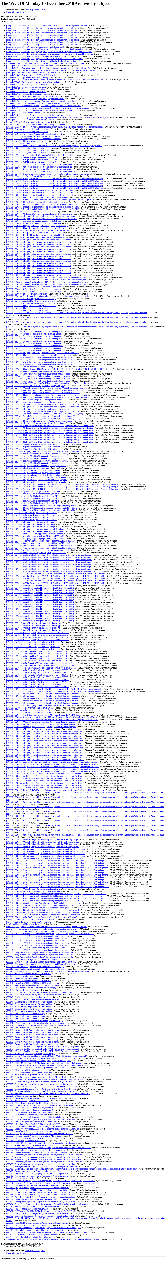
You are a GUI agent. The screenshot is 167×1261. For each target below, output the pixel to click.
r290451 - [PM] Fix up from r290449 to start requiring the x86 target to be (37, 1190)
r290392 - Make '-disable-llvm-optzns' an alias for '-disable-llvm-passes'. (36, 1150)
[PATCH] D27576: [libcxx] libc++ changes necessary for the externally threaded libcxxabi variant (46, 395)
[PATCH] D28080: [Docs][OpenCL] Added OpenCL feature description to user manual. (43, 910)
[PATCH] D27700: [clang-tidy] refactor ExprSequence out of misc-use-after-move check (43, 451)
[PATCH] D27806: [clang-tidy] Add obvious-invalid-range (30, 522)
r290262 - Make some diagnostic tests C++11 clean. (27, 1100)
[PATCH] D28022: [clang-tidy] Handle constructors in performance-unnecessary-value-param (45, 731)
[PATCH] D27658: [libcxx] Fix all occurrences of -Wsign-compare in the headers (40, 421)
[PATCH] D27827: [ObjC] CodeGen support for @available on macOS (36, 534)
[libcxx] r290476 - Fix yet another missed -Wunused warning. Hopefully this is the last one (43, 101)
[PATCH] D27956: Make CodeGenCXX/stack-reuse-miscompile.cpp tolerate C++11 (41, 663)
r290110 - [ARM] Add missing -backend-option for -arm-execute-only (35, 969)
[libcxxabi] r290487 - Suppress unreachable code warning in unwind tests (36, 124)
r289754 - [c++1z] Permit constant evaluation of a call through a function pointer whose (42, 929)
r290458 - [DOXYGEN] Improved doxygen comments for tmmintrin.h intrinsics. (40, 1195)
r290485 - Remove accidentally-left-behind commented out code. (33, 1206)
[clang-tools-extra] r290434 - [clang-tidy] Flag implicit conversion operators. (37, 56)
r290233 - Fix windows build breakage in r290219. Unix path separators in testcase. (41, 1091)
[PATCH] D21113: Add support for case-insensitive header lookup (33, 136)
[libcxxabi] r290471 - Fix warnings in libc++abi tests (28, 122)
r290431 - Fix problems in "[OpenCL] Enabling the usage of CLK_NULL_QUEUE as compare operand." (50, 1180)
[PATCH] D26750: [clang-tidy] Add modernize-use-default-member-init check (38, 240)
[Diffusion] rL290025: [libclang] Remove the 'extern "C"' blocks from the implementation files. (45, 63)
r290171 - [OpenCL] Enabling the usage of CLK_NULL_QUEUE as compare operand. (43, 1046)
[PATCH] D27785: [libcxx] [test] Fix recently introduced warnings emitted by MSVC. (42, 505)
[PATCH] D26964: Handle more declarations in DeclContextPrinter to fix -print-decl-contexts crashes (48, 296)
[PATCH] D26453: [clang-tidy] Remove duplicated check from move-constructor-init (41, 216)
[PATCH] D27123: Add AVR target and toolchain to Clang (31, 298)
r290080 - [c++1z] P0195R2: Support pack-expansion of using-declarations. (37, 936)
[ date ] (43, 10)
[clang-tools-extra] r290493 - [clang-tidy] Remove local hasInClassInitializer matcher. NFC (44, 61)
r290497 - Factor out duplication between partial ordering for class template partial (40, 1216)
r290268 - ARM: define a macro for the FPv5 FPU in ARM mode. (33, 1103)
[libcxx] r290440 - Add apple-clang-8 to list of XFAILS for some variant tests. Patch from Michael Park (49, 68)
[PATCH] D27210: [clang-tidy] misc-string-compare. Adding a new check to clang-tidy (42, 353)
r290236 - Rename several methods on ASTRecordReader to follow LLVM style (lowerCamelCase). (48, 1093)
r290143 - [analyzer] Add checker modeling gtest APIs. (29, 997)
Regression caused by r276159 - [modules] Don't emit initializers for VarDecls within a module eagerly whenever (53, 1239)
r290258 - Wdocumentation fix (19, 1096)
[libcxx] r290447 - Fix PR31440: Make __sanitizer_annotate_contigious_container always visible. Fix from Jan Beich (55, 80)
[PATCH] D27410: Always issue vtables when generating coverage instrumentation (41, 357)
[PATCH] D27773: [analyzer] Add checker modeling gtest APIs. (33, 494)
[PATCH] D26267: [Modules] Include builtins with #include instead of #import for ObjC (43, 207)
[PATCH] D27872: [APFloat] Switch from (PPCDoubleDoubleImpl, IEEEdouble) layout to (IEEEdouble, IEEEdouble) (56, 574)
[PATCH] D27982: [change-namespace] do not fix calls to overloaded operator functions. (43, 694)
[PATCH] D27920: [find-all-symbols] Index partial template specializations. (37, 632)
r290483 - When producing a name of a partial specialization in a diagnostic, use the (41, 1202)
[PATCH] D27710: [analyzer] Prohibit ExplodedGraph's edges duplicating (37, 454)
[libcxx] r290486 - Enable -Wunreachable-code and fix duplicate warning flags (38, 115)
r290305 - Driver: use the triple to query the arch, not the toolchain (33, 1117)
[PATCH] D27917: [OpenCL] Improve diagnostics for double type (34, 623)
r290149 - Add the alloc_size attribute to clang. (25, 1013)
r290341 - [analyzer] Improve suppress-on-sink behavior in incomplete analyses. (39, 1133)
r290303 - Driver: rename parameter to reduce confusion (29, 1112)
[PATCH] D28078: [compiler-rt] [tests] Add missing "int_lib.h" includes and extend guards (44, 903)
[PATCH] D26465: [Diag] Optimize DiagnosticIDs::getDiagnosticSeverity (37, 225)
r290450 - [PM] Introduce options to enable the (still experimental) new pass (37, 1188)
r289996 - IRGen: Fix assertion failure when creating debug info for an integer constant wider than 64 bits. (50, 933)
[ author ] (36, 10)
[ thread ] (28, 10)
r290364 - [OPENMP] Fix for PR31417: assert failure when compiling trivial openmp (41, 1143)
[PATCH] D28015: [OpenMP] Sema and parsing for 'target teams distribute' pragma (41, 722)
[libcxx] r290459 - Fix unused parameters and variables (29, 84)
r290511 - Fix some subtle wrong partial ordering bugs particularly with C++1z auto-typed (43, 1228)
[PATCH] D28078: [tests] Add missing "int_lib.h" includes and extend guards (38, 908)
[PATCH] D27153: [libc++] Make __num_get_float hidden (31, 305)
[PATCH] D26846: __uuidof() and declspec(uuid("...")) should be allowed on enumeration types (46, 277)
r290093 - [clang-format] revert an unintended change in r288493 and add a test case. (41, 964)
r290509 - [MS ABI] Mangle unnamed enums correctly (29, 1225)
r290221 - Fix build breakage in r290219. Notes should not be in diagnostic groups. (40, 1082)
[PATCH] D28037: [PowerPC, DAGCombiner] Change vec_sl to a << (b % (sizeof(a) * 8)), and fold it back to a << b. (55, 790)
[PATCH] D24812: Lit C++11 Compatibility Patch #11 (29, 176)
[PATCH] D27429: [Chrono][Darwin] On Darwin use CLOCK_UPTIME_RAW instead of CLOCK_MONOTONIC (55, 369)
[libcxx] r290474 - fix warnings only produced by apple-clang (32, 96)
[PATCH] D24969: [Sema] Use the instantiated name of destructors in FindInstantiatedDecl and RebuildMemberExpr (54, 178)
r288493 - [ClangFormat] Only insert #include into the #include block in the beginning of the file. (46, 926)
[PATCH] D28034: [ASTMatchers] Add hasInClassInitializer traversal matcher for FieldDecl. (45, 776)
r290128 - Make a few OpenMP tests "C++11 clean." (28, 981)
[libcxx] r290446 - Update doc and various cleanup (27, 77)
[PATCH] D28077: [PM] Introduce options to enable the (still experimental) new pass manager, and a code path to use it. (56, 894)
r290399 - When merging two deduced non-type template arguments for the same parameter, (44, 1155)
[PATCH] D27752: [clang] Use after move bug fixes (28, 468)
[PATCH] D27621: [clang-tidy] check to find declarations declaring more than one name (42, 404)
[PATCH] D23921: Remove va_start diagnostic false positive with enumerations (39, 164)
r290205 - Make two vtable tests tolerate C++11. (26, 1070)
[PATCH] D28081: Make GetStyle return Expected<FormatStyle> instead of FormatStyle (43, 915)
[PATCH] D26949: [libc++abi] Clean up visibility (27, 294)
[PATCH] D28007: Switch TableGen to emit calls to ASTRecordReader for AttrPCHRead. (44, 715)
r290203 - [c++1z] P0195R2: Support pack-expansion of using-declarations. (37, 1068)
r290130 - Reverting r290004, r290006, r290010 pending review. (33, 983)
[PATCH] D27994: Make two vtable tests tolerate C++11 (30, 708)
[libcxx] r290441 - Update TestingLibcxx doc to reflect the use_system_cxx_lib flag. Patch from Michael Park (51, 70)
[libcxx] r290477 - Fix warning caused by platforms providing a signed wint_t (38, 103)
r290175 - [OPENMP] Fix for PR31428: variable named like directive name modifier (41, 1058)
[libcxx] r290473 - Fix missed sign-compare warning (28, 94)
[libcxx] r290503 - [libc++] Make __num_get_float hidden (30, 120)
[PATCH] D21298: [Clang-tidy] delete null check (26, 141)
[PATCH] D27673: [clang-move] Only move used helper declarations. (35, 423)
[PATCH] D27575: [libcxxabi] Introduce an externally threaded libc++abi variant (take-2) (43, 390)
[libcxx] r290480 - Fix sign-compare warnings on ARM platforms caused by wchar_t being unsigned (48, 108)
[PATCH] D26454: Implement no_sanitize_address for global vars (33, 221)
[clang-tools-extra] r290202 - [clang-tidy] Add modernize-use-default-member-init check (42, 28)
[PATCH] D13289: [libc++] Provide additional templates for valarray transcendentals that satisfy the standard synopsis (55, 127)
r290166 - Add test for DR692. (19, 1028)
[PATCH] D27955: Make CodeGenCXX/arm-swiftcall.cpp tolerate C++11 (37, 651)
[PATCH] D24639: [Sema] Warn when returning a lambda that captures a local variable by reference (47, 174)
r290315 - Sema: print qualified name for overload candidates (31, 1122)
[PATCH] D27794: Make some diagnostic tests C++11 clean (31, 512)
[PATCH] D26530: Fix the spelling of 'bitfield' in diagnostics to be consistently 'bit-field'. (43, 230)
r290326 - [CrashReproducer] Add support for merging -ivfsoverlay (34, 1126)
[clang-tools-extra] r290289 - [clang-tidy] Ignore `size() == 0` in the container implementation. (45, 49)
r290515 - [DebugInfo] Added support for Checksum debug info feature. (36, 1230)
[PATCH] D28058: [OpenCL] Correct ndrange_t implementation (33, 889)
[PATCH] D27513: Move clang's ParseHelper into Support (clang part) (35, 385)
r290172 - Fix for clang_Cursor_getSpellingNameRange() (30, 1053)
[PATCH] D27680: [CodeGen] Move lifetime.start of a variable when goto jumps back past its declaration (50, 425)
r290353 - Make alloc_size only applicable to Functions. (29, 1138)
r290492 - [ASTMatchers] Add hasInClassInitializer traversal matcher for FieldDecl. (41, 1211)
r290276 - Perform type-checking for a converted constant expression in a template (40, 1105)
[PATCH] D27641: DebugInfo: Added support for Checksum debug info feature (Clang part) (44, 414)
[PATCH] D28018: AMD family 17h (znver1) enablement (30, 729)
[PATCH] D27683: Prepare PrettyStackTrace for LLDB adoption (33, 444)
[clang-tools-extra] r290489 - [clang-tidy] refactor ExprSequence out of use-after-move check (44, 58)
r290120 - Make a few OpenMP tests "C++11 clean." (28, 973)
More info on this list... (16, 12)
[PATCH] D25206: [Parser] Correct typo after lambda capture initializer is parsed (39, 190)
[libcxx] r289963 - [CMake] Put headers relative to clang (29, 66)
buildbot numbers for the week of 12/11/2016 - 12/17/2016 (30, 922)
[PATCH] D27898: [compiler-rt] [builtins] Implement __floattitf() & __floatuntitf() (40, 585)
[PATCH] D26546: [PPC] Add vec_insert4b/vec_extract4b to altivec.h (35, 235)
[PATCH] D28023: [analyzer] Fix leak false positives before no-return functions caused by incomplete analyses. (52, 762)
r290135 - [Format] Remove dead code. (22, 990)
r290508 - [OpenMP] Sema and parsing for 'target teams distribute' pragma (37, 1223)
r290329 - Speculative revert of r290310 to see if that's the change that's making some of (42, 1129)
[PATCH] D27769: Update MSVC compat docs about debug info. (33, 491)
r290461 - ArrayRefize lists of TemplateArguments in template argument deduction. (40, 1197)
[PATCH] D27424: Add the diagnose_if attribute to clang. (30, 367)
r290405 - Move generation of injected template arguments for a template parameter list (42, 1166)
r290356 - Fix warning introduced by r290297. (25, 1140)
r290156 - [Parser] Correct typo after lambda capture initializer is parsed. (36, 1023)
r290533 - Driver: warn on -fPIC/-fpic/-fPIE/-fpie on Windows (32, 1235)
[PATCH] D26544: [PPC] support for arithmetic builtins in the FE (33, 233)
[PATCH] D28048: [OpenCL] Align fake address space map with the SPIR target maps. (42, 839)
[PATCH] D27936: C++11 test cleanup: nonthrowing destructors (33, 642)
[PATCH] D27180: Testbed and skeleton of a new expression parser (34, 331)
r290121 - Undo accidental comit (20, 976)
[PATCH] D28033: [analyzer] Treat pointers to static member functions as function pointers (44, 774)
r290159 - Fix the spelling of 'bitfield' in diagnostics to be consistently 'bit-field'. (39, 1025)
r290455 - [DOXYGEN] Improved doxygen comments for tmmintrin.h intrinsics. (40, 1192)
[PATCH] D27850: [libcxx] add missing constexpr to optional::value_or (36, 552)
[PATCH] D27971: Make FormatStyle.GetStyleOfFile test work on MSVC (37, 670)
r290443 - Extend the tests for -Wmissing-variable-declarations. (32, 1185)
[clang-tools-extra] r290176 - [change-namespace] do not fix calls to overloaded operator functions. (47, 26)
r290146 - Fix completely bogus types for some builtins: (29, 1002)
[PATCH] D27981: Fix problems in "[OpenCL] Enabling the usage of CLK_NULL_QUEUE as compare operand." (54, 689)
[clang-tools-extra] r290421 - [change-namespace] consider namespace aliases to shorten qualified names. (49, 54)
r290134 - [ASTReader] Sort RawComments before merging (31, 988)
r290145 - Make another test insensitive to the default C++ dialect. (33, 999)
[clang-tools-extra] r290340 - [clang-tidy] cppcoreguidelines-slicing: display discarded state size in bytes (49, 51)
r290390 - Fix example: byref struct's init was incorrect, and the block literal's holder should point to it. (48, 1148)
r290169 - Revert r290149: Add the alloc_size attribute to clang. (32, 1030)
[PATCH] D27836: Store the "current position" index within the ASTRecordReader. (41, 541)
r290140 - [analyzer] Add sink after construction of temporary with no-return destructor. (42, 992)
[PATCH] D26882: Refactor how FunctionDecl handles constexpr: (34, 287)
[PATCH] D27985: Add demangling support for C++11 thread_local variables (38, 705)
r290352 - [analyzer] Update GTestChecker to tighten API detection (34, 1136)
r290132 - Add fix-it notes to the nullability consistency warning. (33, 985)
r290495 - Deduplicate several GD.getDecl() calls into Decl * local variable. (37, 1213)
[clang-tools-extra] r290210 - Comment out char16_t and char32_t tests (35, 47)
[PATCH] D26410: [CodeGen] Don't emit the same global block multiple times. (39, 214)
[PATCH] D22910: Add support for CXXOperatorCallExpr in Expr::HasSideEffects (41, 155)
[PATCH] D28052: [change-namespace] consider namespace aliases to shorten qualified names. (45, 849)
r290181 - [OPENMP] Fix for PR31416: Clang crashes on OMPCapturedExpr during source (44, 1063)
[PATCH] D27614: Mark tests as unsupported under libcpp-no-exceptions (36, 402)
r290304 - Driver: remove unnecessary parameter (26, 1115)
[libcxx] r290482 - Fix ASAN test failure (23, 113)
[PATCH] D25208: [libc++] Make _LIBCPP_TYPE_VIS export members (37, 197)
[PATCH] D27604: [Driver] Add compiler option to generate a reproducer (37, 400)
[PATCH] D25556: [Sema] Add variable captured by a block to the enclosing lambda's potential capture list (50, 200)
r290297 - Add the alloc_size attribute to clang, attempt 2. (30, 1108)
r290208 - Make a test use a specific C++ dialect (26, 1075)
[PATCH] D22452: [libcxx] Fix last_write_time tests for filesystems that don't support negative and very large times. (54, 146)
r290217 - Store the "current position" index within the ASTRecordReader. (37, 1077)
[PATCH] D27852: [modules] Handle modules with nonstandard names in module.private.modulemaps (49, 555)
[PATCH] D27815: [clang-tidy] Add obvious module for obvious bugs (35, 529)
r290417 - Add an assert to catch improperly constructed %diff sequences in (37, 1173)
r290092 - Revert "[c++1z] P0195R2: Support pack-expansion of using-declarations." (41, 962)
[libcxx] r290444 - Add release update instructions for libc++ (31, 73)
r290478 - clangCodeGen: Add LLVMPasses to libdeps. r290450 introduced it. (39, 1199)
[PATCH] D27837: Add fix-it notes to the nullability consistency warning (36, 550)
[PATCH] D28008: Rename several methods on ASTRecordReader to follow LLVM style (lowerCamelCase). (52, 717)
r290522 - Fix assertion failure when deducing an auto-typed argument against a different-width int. (47, 1232)
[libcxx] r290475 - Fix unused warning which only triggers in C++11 (35, 98)
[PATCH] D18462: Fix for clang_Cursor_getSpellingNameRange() (34, 134)
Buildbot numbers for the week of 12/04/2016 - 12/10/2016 (31, 919)
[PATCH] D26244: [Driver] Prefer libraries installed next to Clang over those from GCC (43, 204)
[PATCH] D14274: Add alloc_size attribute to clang (27, 129)
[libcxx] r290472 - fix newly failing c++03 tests (26, 91)
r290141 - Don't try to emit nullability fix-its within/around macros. (34, 995)
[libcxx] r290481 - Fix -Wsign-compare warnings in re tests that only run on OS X (40, 110)
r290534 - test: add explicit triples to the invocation (27, 1237)
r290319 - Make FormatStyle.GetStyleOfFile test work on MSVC (33, 1124)
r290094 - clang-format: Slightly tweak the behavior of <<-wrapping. (35, 966)
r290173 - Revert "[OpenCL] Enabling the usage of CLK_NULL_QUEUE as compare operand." (47, 1056)
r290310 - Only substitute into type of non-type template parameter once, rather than (41, 1119)
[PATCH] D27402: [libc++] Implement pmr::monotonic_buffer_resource (36, 355)
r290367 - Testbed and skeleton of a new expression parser (30, 1145)
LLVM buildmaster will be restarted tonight (24, 924)
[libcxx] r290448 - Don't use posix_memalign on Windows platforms (34, 82)
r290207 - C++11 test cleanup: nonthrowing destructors (29, 1072)
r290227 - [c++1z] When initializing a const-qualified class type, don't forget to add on (42, 1086)
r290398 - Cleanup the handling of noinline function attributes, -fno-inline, (37, 1152)
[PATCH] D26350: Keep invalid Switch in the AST (27, 211)
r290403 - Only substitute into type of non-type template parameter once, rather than (41, 1164)
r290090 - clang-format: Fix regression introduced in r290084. (32, 959)
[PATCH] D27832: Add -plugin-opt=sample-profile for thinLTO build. (35, 536)
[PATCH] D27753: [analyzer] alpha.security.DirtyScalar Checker (33, 470)
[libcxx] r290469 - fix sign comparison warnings (26, 87)
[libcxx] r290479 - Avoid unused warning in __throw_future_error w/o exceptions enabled (43, 106)
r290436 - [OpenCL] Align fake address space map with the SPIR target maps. (38, 1183)
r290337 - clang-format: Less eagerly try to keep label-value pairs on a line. (37, 1131)
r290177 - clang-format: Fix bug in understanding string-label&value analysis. (38, 1061)
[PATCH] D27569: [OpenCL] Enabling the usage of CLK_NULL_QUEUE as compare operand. (47, 388)
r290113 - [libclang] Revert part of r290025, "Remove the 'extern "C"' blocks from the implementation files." (51, 971)
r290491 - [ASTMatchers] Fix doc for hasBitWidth (27, 1209)
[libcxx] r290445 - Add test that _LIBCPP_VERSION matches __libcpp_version (40, 75)
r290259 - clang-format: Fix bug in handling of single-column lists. (34, 1098)
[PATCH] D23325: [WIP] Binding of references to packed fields (33, 157)
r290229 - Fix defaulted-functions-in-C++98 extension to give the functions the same (41, 1089)
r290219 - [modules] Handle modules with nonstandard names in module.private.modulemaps (45, 1079)
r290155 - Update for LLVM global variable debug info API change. (34, 1021)
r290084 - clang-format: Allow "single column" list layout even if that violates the (40, 952)
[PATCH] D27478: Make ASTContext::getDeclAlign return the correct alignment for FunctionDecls (47, 383)
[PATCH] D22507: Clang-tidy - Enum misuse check (28, 148)
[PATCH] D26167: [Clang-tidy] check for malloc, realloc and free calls (35, 202)
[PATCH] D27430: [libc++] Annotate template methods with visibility (35, 371)
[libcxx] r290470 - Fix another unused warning (25, 89)
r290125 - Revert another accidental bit (22, 978)
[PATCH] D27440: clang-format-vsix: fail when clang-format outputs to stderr (38, 374)
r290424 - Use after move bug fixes (21, 1178)
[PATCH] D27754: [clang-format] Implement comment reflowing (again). (36, 477)
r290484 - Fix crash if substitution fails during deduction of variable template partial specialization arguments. (51, 1204)
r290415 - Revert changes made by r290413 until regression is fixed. (34, 1171)
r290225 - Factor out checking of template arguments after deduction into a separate (40, 1084)
